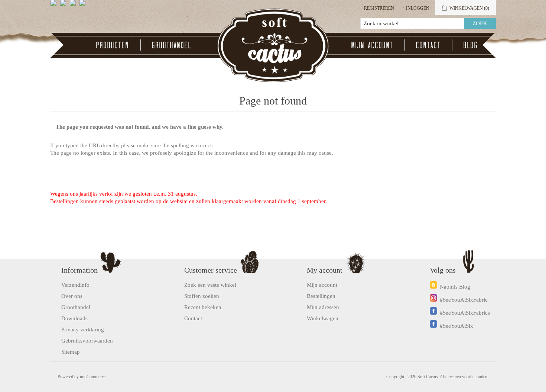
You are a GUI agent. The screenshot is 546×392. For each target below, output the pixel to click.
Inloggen (417, 8)
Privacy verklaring (82, 329)
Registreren (379, 8)
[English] (55, 6)
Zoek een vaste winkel (210, 285)
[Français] (74, 6)
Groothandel (172, 45)
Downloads (74, 318)
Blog (471, 45)
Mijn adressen (323, 307)
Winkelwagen (322, 318)
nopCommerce (92, 376)
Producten (112, 45)
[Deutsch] (83, 6)
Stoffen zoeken (201, 296)
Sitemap (70, 352)
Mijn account (372, 45)
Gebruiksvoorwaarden (87, 341)
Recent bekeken (202, 307)
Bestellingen (321, 296)
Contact (428, 45)
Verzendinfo (75, 285)
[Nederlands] (64, 6)
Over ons (71, 296)
